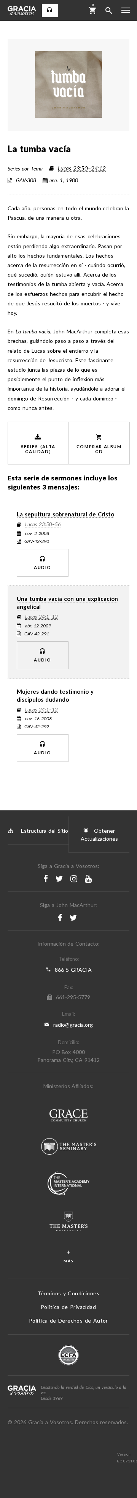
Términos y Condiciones (68, 1293)
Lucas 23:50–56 (43, 524)
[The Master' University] (68, 1222)
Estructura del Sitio (44, 830)
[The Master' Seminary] (68, 1147)
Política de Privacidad (68, 1307)
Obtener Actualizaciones (99, 834)
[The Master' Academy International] (68, 1184)
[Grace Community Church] (68, 1116)
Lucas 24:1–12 (41, 617)
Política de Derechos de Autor (68, 1320)
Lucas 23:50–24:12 (82, 168)
